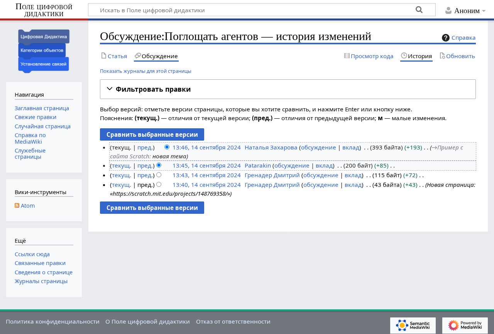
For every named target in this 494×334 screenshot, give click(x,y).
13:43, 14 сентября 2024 (207, 175)
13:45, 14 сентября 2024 (207, 165)
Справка (464, 37)
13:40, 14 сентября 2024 (207, 184)
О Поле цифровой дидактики (147, 321)
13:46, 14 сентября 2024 (207, 147)
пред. (145, 147)
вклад (350, 147)
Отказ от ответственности (233, 321)
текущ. (121, 165)
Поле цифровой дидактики (44, 10)
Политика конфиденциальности (53, 321)
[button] (288, 89)
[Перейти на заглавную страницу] (44, 50)
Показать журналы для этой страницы (145, 70)
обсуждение (318, 147)
